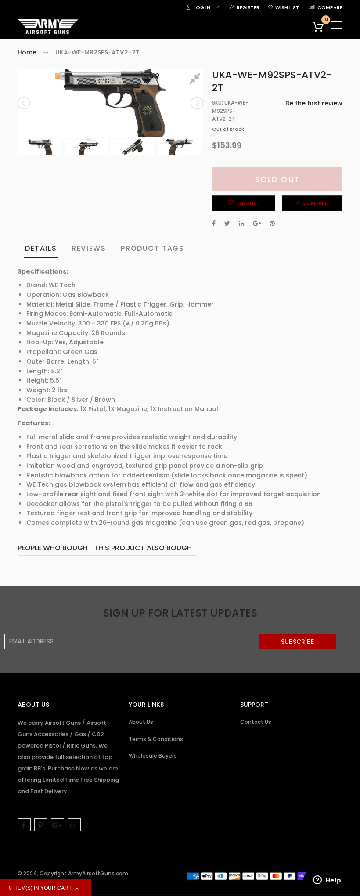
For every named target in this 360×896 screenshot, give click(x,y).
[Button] (336, 24)
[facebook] (24, 824)
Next (196, 103)
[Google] (57, 824)
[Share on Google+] (257, 223)
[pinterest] (40, 824)
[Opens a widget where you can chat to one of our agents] (327, 881)
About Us (141, 722)
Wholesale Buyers (153, 755)
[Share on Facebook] (214, 223)
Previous (25, 103)
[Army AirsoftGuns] (48, 27)
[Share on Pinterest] (272, 223)
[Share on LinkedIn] (241, 223)
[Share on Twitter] (227, 223)
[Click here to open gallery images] (196, 80)
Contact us (255, 722)
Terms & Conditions (156, 739)
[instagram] (74, 824)
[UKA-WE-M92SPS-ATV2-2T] (40, 147)
